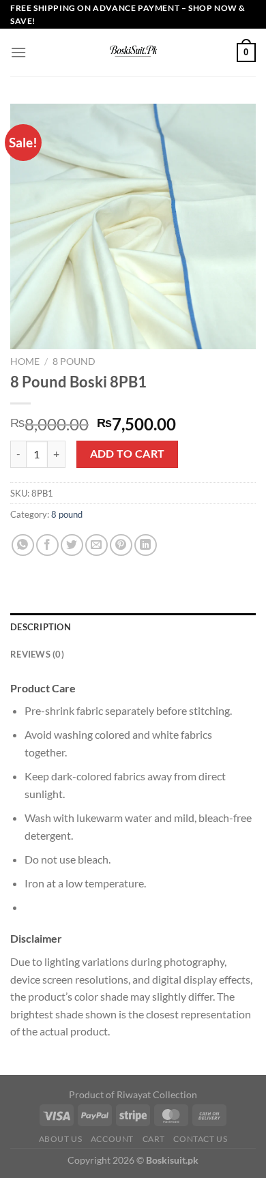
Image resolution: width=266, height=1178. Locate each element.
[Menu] (18, 52)
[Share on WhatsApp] (23, 545)
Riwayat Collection (157, 1094)
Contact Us (200, 1139)
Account (112, 1139)
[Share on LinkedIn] (145, 545)
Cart (154, 1139)
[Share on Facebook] (47, 545)
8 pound (74, 361)
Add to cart (127, 453)
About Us (61, 1139)
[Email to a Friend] (96, 545)
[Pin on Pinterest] (121, 545)
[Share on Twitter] (72, 545)
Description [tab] (40, 626)
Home (25, 361)
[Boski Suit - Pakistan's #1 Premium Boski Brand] (133, 52)
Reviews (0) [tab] (37, 654)
